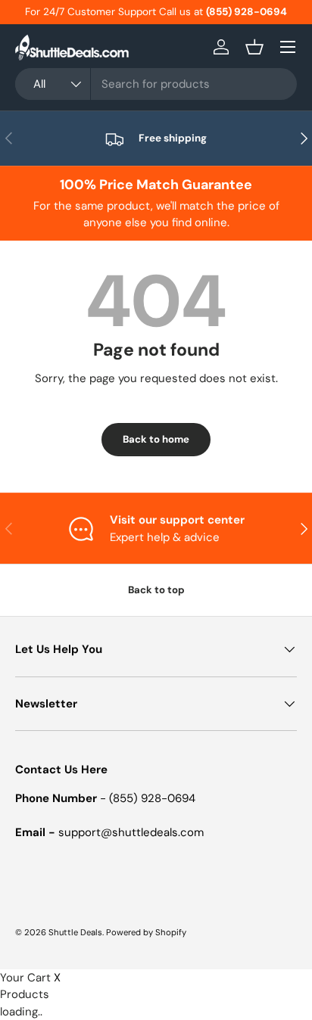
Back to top (156, 589)
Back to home (156, 439)
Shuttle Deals (75, 932)
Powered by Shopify (146, 932)
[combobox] (156, 84)
